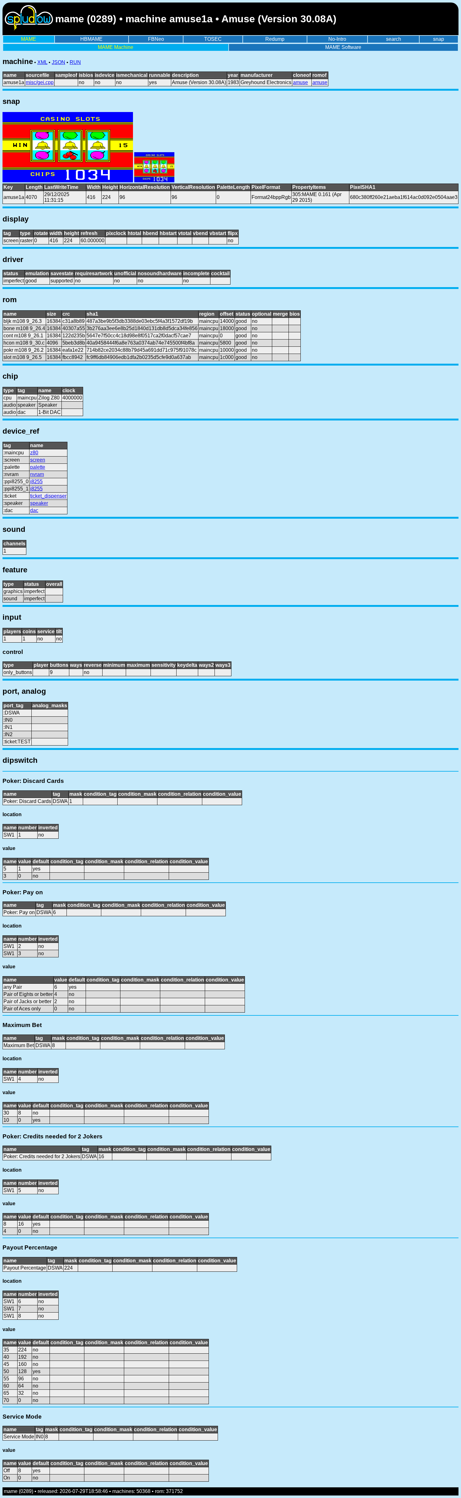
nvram (37, 474)
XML (42, 62)
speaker (39, 503)
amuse (300, 82)
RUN (75, 62)
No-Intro (337, 39)
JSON (58, 62)
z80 (34, 452)
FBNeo (156, 39)
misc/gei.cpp (40, 82)
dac (34, 510)
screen (37, 460)
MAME (28, 39)
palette (37, 467)
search (393, 39)
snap (438, 39)
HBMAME (91, 39)
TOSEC (213, 39)
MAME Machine (115, 47)
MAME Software (343, 47)
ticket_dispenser (48, 496)
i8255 (36, 481)
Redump (274, 39)
